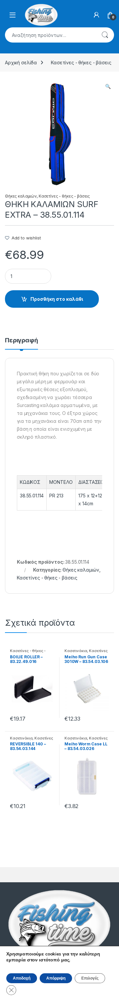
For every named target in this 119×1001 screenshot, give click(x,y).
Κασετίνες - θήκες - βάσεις (81, 62)
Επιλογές (90, 978)
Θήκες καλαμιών (21, 196)
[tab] (21, 343)
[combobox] (50, 35)
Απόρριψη (55, 978)
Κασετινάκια (75, 650)
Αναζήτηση (105, 35)
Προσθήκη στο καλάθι (56, 299)
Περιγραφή (21, 340)
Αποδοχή (21, 978)
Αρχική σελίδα (21, 62)
